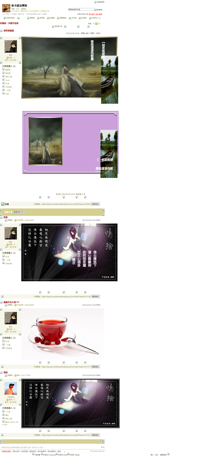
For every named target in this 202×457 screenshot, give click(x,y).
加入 (157, 455)
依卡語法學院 (19, 5)
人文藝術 (14, 14)
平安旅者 (8, 87)
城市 (7, 14)
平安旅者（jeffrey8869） (26, 220)
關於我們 (16, 451)
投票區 (42, 18)
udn (3, 14)
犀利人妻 (8, 77)
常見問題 (24, 451)
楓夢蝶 (7, 70)
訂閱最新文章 (44, 11)
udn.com (101, 451)
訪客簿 (83, 18)
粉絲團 (37, 455)
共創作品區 (13, 23)
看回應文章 (58, 26)
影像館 (52, 18)
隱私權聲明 (52, 451)
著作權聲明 (42, 451)
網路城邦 (100, 2)
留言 (6, 60)
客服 (59, 451)
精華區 (32, 18)
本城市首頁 (10, 18)
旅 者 (17, 9)
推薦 (98, 33)
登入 (152, 455)
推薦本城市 (24, 11)
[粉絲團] (33, 454)
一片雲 (7, 91)
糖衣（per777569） (24, 375)
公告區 (74, 18)
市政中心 (96, 18)
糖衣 (10, 55)
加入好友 (13, 60)
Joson (7, 80)
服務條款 (32, 451)
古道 (7, 94)
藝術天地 (21, 14)
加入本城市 (15, 11)
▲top (102, 447)
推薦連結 (62, 18)
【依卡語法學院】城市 (33, 14)
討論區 (22, 18)
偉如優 (7, 73)
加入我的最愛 (34, 11)
